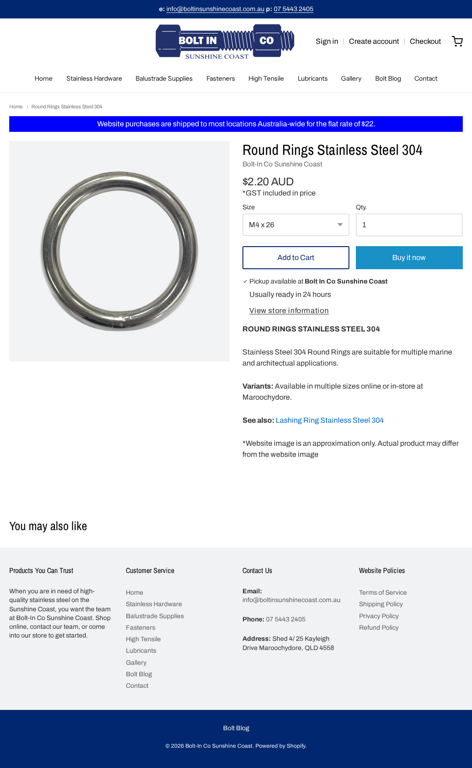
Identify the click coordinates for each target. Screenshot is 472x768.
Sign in (327, 41)
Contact (425, 78)
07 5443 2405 (293, 9)
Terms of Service (383, 592)
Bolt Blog (388, 78)
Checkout (425, 41)
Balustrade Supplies (164, 78)
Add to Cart (295, 257)
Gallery (351, 78)
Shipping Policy (381, 604)
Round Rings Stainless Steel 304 (66, 106)
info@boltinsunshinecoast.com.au (215, 9)
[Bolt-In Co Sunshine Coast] (225, 41)
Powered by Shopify (280, 746)
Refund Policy (379, 627)
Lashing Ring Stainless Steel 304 (330, 420)
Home (44, 78)
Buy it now (409, 257)
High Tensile (266, 78)
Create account (374, 41)
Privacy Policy (379, 616)
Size (248, 207)
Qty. (361, 207)
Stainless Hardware (94, 78)
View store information (289, 310)
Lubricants (313, 78)
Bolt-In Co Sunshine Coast (282, 164)
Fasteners (220, 78)
